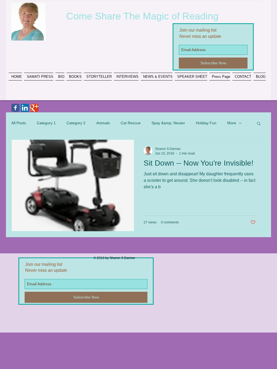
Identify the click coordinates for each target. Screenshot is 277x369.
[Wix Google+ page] (34, 108)
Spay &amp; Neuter (168, 123)
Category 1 (46, 123)
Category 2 (76, 123)
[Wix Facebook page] (15, 108)
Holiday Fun (206, 123)
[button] (258, 124)
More (231, 123)
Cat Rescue (131, 123)
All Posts (18, 123)
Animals (103, 123)
